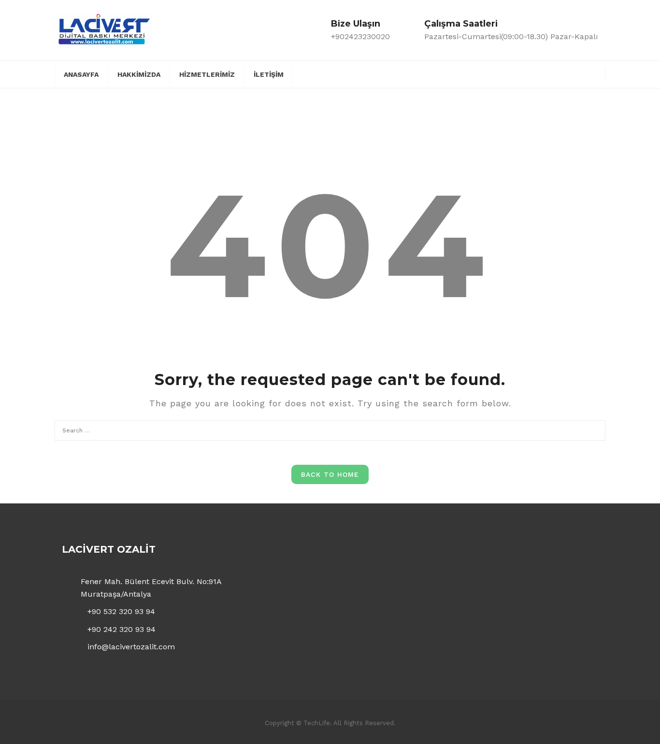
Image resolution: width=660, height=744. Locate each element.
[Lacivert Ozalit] (104, 29)
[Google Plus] (577, 73)
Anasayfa (81, 74)
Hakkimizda (138, 74)
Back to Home (330, 474)
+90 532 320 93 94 (121, 611)
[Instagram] (594, 73)
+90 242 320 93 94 (121, 629)
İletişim (269, 74)
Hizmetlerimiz (207, 74)
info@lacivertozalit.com (131, 646)
